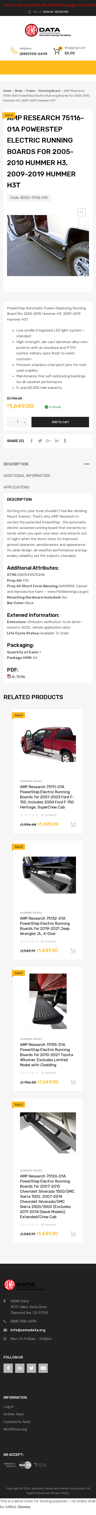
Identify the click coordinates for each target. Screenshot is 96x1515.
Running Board (49, 90)
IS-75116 (18, 677)
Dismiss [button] (24, 1507)
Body (18, 90)
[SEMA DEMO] (48, 36)
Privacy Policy (60, 1493)
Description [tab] (15, 464)
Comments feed (16, 1422)
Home (7, 90)
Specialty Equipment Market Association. (58, 1488)
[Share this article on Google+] (48, 441)
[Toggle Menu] (90, 65)
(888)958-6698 (31, 54)
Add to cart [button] (73, 825)
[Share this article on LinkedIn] (56, 441)
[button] (82, 212)
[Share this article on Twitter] (39, 441)
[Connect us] (8, 1368)
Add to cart (60, 422)
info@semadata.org (27, 1330)
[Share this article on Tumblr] (65, 441)
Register (61, 11)
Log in (8, 1406)
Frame (30, 90)
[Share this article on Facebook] (31, 441)
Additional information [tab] (26, 475)
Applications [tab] (16, 487)
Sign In (48, 11)
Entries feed (13, 1414)
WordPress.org (15, 1429)
